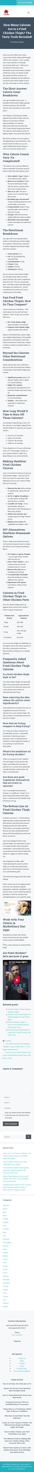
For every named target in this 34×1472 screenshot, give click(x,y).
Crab (5, 1226)
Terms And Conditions (22, 1371)
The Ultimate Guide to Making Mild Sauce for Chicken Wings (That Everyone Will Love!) (15, 1170)
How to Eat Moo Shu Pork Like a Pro (17, 1384)
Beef (4, 1212)
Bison (5, 1215)
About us (22, 1358)
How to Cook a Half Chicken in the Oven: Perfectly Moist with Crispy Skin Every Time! (17, 1055)
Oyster (5, 1259)
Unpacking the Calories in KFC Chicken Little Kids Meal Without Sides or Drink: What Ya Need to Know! (17, 1187)
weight (5, 1306)
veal (4, 1300)
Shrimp (5, 1286)
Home (22, 1366)
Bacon (5, 1209)
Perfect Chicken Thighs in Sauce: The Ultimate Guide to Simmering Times (18, 1024)
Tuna (5, 1293)
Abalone (6, 1205)
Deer (4, 1232)
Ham (5, 1249)
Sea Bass (6, 1283)
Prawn (5, 1269)
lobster (5, 1252)
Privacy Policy (22, 1369)
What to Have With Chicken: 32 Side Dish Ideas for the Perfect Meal (19, 1017)
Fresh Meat (7, 1242)
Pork (4, 1263)
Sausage (6, 1279)
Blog (22, 1361)
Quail (5, 1273)
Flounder (6, 1239)
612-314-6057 (17, 1335)
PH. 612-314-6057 (25, 3)
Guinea (5, 1246)
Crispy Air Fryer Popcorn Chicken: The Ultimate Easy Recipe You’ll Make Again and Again (17, 1155)
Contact (22, 1363)
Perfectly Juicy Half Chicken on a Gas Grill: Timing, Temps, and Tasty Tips (19, 1032)
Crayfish (6, 1229)
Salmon (5, 1276)
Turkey (5, 1296)
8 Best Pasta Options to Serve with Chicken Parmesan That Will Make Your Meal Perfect (16, 1178)
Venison (6, 1303)
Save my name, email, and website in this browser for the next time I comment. (17, 1115)
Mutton (5, 1256)
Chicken (8, 1041)
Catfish (5, 1219)
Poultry (5, 1266)
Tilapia (5, 1290)
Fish (4, 1236)
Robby (21, 42)
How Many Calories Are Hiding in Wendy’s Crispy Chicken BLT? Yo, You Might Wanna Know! (16, 1046)
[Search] (28, 1137)
